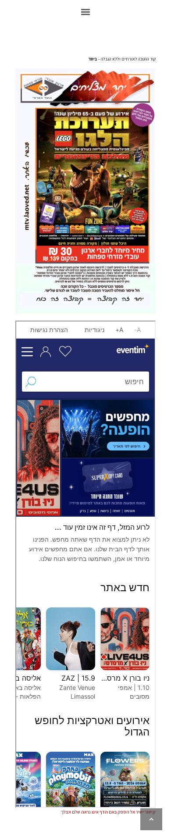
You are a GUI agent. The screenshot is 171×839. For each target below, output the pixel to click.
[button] (85, 11)
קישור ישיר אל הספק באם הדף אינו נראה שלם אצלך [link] (108, 812)
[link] (151, 819)
